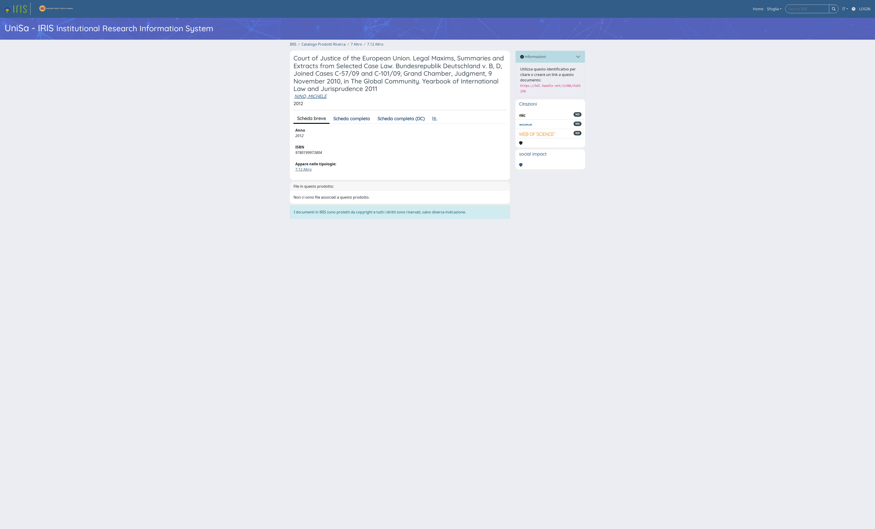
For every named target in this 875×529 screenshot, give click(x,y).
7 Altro (356, 44)
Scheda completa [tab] (351, 118)
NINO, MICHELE (310, 96)
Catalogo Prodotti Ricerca (323, 44)
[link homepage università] (56, 9)
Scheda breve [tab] (311, 118)
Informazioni (535, 56)
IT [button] (843, 8)
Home (758, 8)
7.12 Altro (375, 44)
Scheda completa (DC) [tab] (401, 118)
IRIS (293, 44)
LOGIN (864, 8)
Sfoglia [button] (773, 8)
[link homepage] (17, 9)
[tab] (435, 118)
